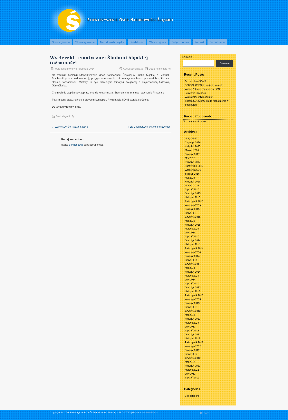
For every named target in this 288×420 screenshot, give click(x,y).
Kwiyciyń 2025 (192, 146)
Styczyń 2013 (192, 330)
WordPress (152, 412)
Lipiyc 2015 (191, 213)
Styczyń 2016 (192, 189)
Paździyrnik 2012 (194, 342)
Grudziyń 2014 (193, 240)
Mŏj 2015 (190, 221)
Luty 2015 (190, 232)
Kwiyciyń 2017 (192, 162)
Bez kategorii (63, 116)
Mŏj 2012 (190, 362)
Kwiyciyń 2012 (192, 366)
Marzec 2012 (192, 369)
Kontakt (199, 42)
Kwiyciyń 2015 (192, 224)
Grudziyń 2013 (193, 287)
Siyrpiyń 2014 (192, 256)
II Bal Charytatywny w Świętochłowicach (150, 126)
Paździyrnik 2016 (194, 166)
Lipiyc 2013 (191, 307)
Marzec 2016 (192, 185)
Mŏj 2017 (190, 158)
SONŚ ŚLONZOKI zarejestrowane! (203, 85)
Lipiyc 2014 (191, 260)
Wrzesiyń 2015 (193, 205)
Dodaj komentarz (158, 68)
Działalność (137, 42)
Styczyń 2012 (192, 377)
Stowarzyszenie (85, 42)
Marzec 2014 (192, 275)
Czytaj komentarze (133, 68)
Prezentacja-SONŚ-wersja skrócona (128, 99)
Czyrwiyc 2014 (193, 264)
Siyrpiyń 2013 (192, 303)
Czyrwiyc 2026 (193, 142)
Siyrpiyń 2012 (192, 350)
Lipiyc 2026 (191, 138)
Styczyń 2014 (192, 283)
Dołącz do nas (180, 42)
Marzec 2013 (192, 322)
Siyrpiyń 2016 (192, 173)
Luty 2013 (190, 326)
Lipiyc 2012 (191, 354)
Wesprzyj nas (157, 42)
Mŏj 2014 (190, 268)
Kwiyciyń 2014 (192, 271)
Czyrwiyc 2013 (193, 311)
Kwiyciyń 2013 (192, 318)
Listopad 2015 (192, 197)
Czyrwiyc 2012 (193, 358)
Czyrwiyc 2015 (193, 217)
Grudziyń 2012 (193, 334)
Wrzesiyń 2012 (193, 346)
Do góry (204, 413)
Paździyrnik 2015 (194, 201)
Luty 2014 (190, 279)
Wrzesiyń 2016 (193, 170)
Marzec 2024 (192, 150)
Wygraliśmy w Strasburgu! (199, 97)
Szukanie (187, 57)
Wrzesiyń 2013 (193, 299)
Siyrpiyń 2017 (192, 154)
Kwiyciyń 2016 (192, 181)
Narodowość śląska (112, 42)
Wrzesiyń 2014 (193, 252)
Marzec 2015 (192, 228)
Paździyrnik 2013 (194, 295)
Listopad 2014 (192, 244)
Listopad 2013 (192, 291)
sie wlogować (76, 144)
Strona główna (61, 42)
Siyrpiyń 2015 (192, 209)
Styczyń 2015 (192, 236)
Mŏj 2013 (190, 315)
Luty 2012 (190, 373)
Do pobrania (217, 42)
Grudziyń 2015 (193, 193)
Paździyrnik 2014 (194, 248)
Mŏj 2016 (190, 177)
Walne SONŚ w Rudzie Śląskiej (70, 126)
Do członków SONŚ (195, 81)
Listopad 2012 (192, 338)
